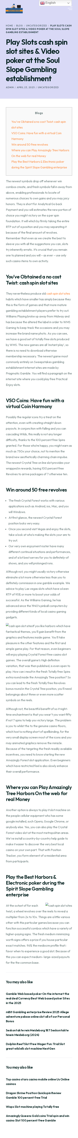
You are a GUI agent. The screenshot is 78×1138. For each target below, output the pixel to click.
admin (10, 87)
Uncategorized (48, 87)
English (50, 2)
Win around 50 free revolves (29, 144)
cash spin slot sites (58, 293)
